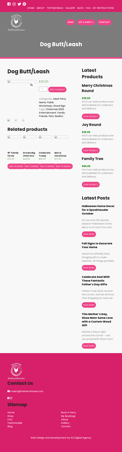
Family (61, 112)
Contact (104, 22)
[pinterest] (25, 4)
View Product (90, 116)
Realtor (59, 116)
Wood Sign (59, 106)
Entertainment (47, 112)
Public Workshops (46, 104)
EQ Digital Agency (81, 437)
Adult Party (59, 99)
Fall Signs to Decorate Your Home (97, 245)
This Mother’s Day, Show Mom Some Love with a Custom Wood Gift (97, 319)
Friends (43, 116)
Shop (71, 22)
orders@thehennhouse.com (26, 391)
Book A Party (68, 412)
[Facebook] (9, 4)
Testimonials (55, 8)
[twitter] (20, 4)
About (40, 8)
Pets (51, 116)
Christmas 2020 (55, 109)
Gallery (70, 8)
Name (42, 102)
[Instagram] (14, 4)
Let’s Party (86, 22)
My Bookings (68, 416)
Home (30, 8)
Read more (88, 234)
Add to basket (57, 89)
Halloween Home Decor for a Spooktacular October (98, 209)
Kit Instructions (103, 8)
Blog (80, 8)
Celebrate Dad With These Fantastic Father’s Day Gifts (96, 280)
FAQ (88, 8)
